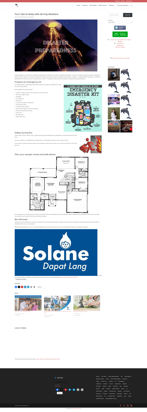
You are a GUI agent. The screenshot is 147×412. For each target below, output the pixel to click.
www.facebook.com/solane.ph (69, 277)
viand (125, 396)
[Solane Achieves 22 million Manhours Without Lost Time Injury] (58, 303)
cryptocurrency (118, 383)
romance (125, 393)
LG (126, 388)
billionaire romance (100, 378)
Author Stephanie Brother (113, 376)
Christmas (111, 381)
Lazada (122, 388)
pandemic (120, 391)
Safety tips (24, 17)
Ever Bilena (98, 386)
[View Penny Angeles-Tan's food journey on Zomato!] (120, 58)
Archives (110, 20)
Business (85, 5)
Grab (121, 386)
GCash (109, 386)
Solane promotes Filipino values (22, 311)
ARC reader (103, 376)
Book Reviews (129, 1)
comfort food (98, 383)
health (103, 388)
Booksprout (124, 378)
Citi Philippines (121, 381)
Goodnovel (115, 386)
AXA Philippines (128, 376)
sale (130, 393)
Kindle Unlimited (115, 388)
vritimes (129, 396)
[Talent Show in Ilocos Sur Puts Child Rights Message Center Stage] (114, 100)
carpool (97, 381)
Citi (115, 381)
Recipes (123, 1)
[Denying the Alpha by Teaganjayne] (114, 75)
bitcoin (107, 378)
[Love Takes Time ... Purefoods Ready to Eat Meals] (114, 126)
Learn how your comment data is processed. (48, 359)
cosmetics (105, 383)
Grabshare (125, 386)
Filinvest (104, 386)
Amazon (98, 376)
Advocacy (117, 1)
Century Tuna (104, 381)
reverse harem (112, 393)
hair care (98, 388)
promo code (98, 393)
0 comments (31, 17)
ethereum (125, 383)
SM (105, 396)
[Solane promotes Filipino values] (28, 303)
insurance (108, 388)
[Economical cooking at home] (87, 303)
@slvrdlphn (60, 377)
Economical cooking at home (80, 311)
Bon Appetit (93, 5)
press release (126, 391)
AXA (122, 376)
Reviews (111, 5)
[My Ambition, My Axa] (126, 126)
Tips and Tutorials (122, 5)
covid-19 (111, 383)
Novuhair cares (112, 391)
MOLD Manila (99, 391)
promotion (105, 393)
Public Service (103, 5)
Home (78, 5)
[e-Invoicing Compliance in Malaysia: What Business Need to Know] (126, 75)
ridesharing (119, 393)
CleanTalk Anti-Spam (76, 408)
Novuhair (106, 391)
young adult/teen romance (111, 398)
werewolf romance (100, 398)
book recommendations (116, 378)
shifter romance (99, 396)
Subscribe (127, 15)
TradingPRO (119, 396)
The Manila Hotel (111, 396)
